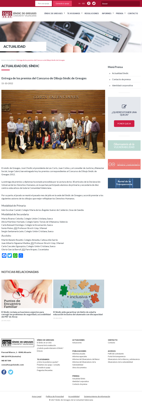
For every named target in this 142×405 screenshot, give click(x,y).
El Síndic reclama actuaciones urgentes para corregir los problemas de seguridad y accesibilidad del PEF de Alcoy (26, 314)
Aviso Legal (36, 396)
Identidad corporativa (122, 85)
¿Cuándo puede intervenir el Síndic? (50, 348)
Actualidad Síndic (120, 73)
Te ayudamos (73, 13)
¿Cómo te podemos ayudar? (47, 362)
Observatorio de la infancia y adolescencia (124, 359)
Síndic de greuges (53, 13)
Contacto (133, 13)
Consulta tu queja (62, 3)
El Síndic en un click (44, 342)
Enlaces (40, 351)
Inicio (3, 60)
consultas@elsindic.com (12, 364)
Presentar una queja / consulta (48, 365)
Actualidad (11, 60)
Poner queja (124, 123)
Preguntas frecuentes (44, 370)
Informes (106, 13)
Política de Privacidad (55, 396)
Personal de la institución (46, 345)
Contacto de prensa (121, 79)
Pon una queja (43, 3)
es (83, 3)
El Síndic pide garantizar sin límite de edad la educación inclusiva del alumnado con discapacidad (78, 313)
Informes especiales (79, 356)
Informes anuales (78, 354)
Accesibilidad (73, 396)
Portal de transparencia (116, 356)
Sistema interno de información (97, 396)
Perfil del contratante (116, 354)
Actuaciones (77, 342)
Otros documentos (79, 367)
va (79, 3)
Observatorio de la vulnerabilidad (120, 362)
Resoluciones (92, 13)
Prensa (119, 13)
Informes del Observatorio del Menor (86, 359)
